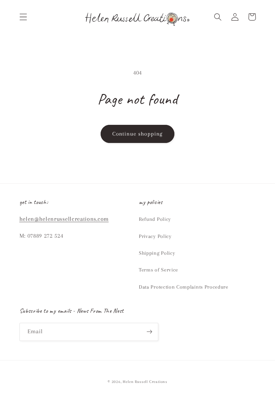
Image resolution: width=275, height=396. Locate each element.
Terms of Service (158, 270)
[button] (23, 17)
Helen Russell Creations (145, 382)
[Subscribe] (149, 332)
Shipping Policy (157, 253)
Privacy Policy (155, 236)
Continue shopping (137, 134)
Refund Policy (155, 219)
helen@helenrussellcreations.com (64, 218)
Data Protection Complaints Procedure (183, 287)
